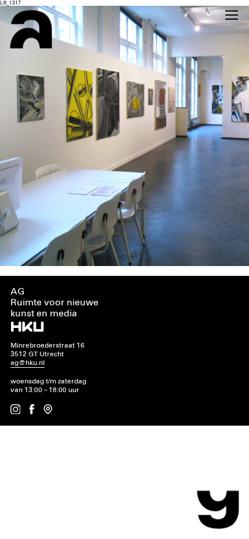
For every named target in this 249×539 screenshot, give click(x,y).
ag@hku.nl (27, 363)
